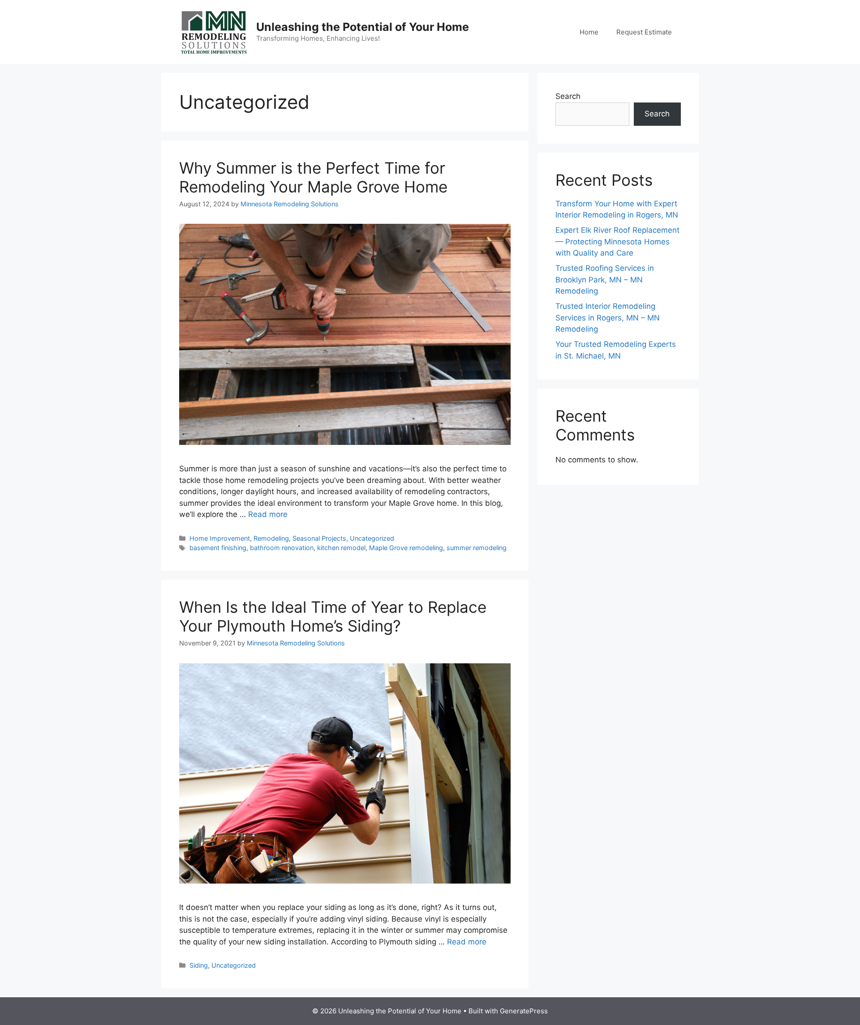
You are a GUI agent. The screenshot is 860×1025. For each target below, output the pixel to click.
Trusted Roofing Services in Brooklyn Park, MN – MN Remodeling (604, 279)
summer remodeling (477, 547)
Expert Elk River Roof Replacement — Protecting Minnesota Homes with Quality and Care (617, 241)
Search (567, 96)
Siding (198, 965)
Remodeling (271, 538)
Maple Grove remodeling (406, 547)
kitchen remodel (341, 547)
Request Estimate (644, 32)
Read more (268, 514)
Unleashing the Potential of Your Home (362, 27)
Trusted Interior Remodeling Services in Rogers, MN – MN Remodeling (607, 317)
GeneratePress (524, 1011)
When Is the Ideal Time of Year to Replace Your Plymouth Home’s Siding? (332, 616)
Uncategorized (372, 538)
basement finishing (217, 547)
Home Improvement (219, 538)
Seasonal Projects (319, 538)
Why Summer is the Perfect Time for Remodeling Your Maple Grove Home (313, 177)
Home (589, 32)
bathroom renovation (282, 547)
